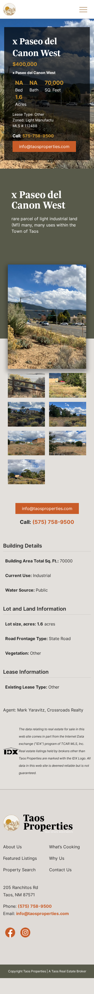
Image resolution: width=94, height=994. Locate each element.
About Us (12, 846)
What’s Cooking (64, 846)
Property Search (19, 869)
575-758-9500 (38, 135)
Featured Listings (20, 858)
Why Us (56, 858)
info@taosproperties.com (44, 146)
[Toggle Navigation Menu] (83, 9)
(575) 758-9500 (53, 522)
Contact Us (60, 869)
